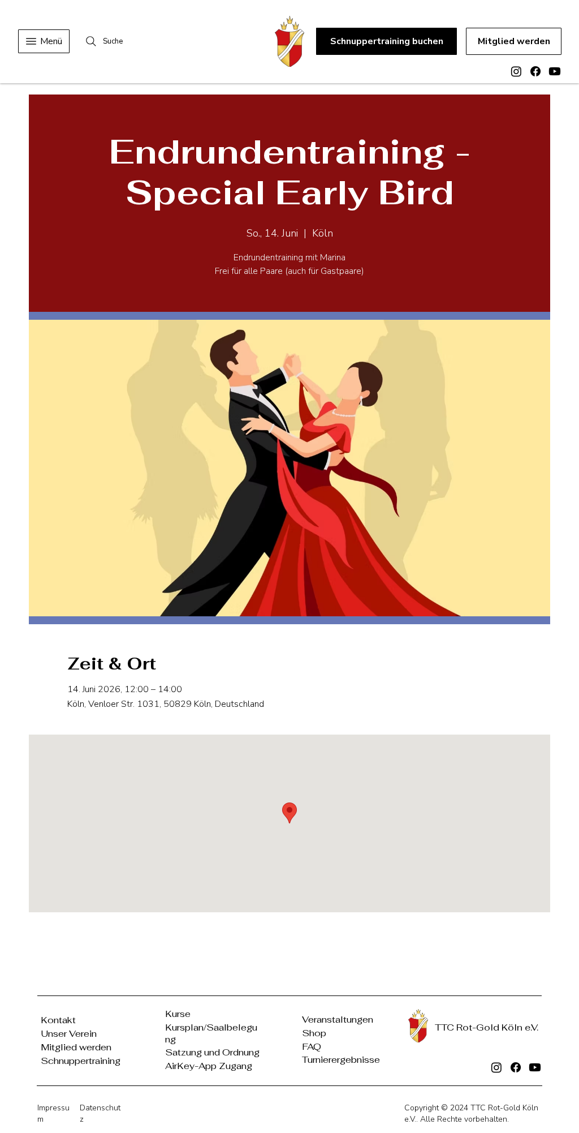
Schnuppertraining (80, 1061)
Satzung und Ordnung (212, 1052)
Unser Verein (69, 1034)
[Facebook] (535, 71)
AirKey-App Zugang (208, 1066)
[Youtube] (554, 71)
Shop (314, 1033)
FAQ (311, 1047)
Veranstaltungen (337, 1019)
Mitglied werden (76, 1047)
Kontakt (58, 1020)
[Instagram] (516, 71)
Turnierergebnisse (341, 1060)
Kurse (178, 1014)
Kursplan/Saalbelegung (211, 1033)
